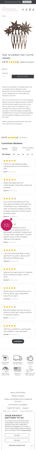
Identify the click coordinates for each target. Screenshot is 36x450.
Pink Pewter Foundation (18, 405)
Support (25, 408)
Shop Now (27, 2)
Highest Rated (14, 149)
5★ (14, 154)
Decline (17, 440)
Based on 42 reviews (27, 62)
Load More (18, 341)
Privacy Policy (26, 430)
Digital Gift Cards (13, 408)
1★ (32, 154)
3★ (23, 154)
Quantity (5, 73)
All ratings (6, 154)
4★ (18, 154)
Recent (4, 149)
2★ (27, 154)
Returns (6, 411)
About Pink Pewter (18, 393)
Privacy (15, 411)
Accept (17, 435)
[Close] (11, 219)
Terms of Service (26, 411)
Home (3, 16)
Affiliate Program (18, 396)
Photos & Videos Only (28, 149)
